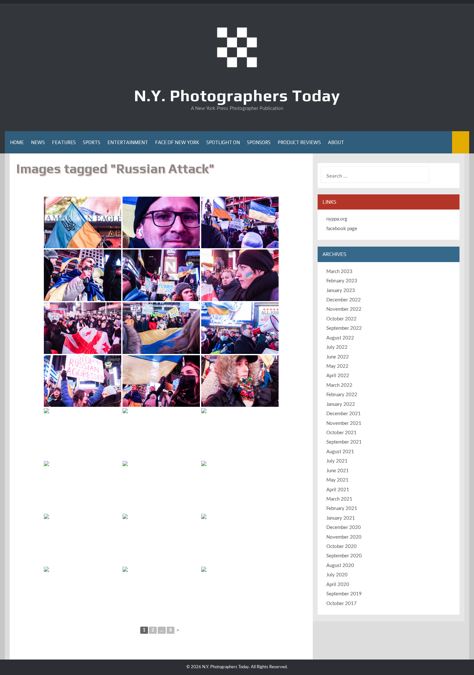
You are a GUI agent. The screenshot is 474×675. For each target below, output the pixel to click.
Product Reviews (299, 142)
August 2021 (340, 451)
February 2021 (341, 508)
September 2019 (344, 594)
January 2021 (340, 518)
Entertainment (127, 142)
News (38, 142)
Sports (91, 142)
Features (64, 142)
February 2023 (341, 281)
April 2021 (337, 489)
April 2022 (337, 375)
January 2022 (340, 404)
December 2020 (343, 527)
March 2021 (339, 499)
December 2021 (343, 413)
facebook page (341, 228)
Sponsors (259, 142)
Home (17, 142)
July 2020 (337, 574)
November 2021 (343, 423)
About (336, 142)
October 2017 (341, 603)
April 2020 (337, 584)
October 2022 (341, 319)
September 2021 (344, 442)
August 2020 (340, 565)
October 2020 (341, 546)
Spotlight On (223, 142)
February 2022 (341, 394)
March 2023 (339, 271)
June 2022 (337, 357)
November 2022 (343, 309)
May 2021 (337, 480)
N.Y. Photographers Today (237, 95)
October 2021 (341, 432)
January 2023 (340, 290)
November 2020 (343, 537)
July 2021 (337, 461)
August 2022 (340, 338)
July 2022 (337, 347)
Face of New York (177, 142)
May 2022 (337, 366)
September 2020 (344, 555)
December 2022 (343, 300)
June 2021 (337, 470)
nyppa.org (336, 219)
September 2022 (344, 328)
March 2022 (339, 385)
